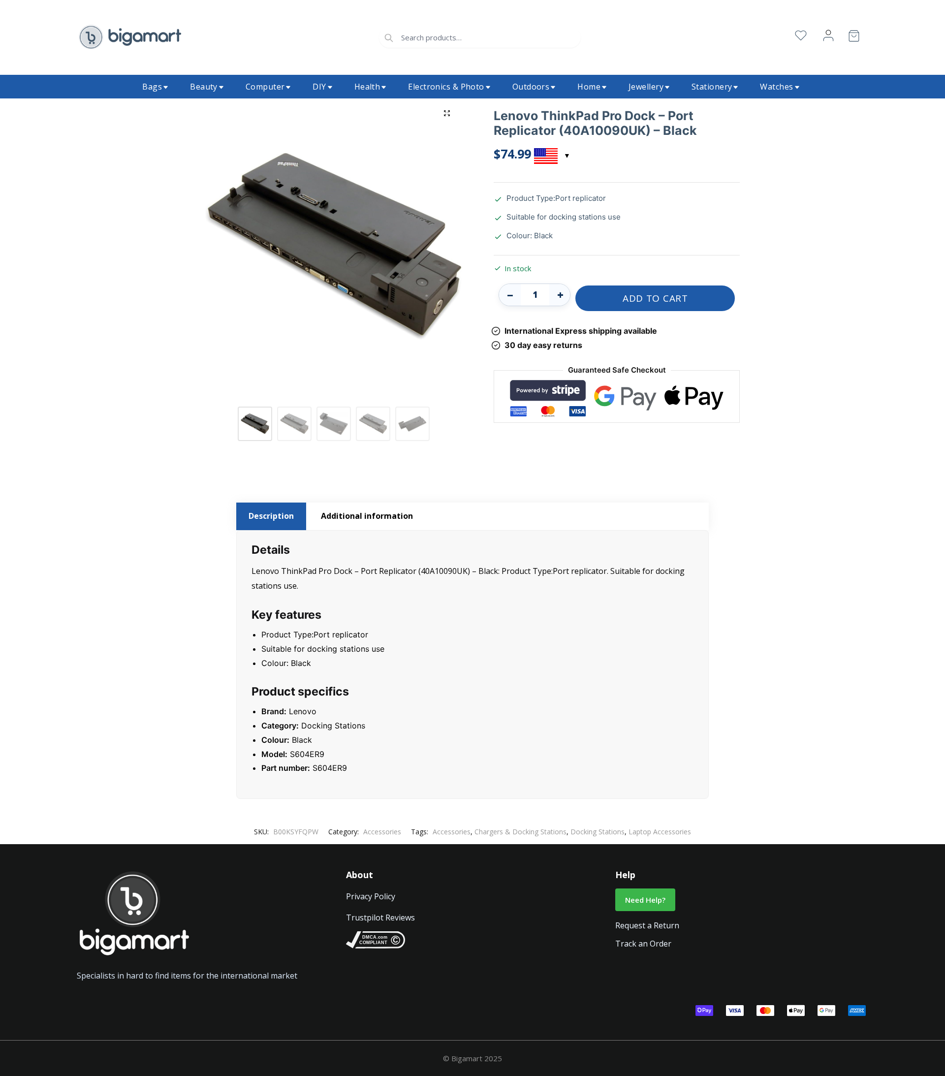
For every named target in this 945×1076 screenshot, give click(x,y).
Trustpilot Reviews (380, 917)
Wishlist (801, 35)
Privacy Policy (370, 896)
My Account (828, 35)
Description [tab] (271, 515)
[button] (447, 113)
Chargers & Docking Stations (520, 831)
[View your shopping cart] (854, 37)
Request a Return (647, 925)
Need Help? (645, 900)
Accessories (382, 831)
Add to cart (655, 298)
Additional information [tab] (367, 515)
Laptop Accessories (660, 831)
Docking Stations (597, 831)
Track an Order (643, 943)
